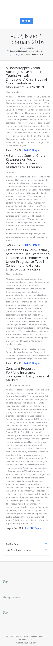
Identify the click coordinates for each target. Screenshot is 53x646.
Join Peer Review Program (18, 550)
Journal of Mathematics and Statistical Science (28, 51)
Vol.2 (15, 54)
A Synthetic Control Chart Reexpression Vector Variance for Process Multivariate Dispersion (25, 161)
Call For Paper (13, 544)
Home (21, 48)
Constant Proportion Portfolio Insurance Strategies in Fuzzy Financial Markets (27, 374)
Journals (30, 48)
